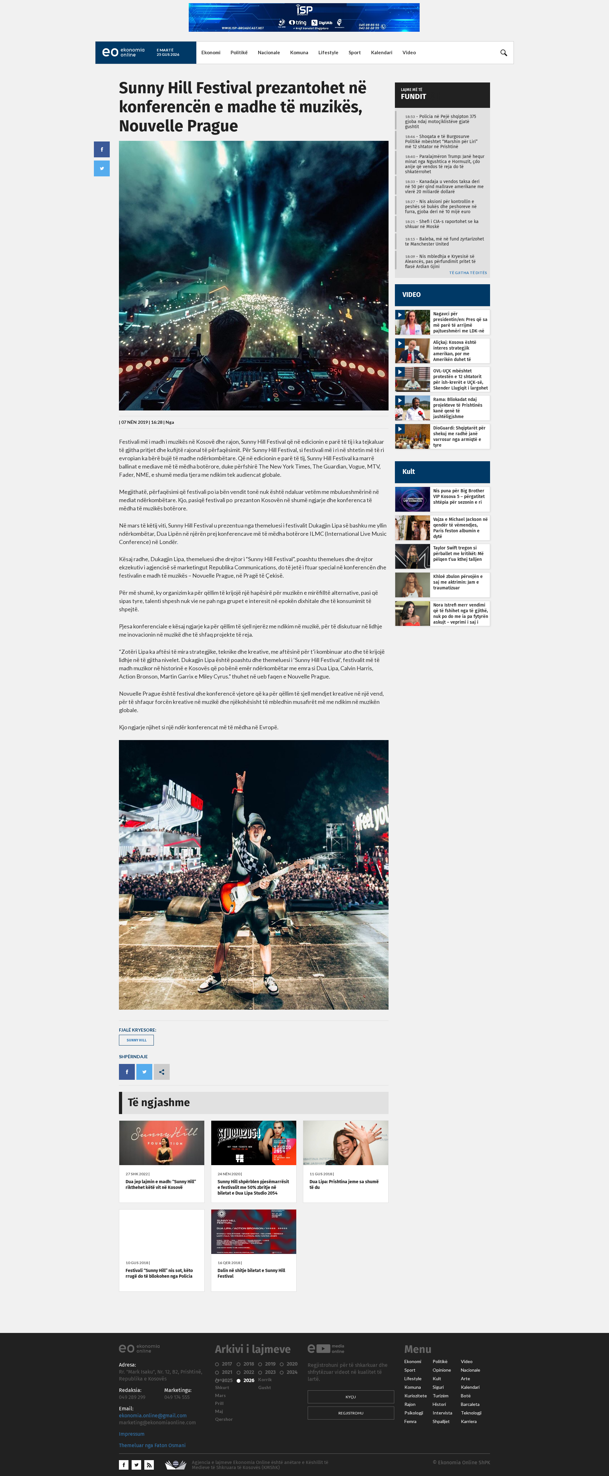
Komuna (299, 52)
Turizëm (441, 1396)
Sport (355, 52)
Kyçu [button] (351, 1396)
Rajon (410, 1404)
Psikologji (413, 1413)
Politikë (239, 52)
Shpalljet (441, 1421)
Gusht (264, 1387)
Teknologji (471, 1413)
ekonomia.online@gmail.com (153, 1415)
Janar (220, 1379)
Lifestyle (328, 52)
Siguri (438, 1387)
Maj (219, 1411)
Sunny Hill (137, 1040)
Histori (439, 1404)
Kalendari (381, 52)
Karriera (469, 1421)
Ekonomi (210, 52)
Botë (466, 1396)
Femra (410, 1421)
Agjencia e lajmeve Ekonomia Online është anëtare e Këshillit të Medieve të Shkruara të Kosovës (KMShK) (260, 1465)
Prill (219, 1403)
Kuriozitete (415, 1396)
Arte (465, 1378)
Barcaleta (470, 1404)
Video (409, 52)
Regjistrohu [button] (350, 1413)
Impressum (132, 1434)
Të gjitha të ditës (468, 273)
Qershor (224, 1419)
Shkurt (222, 1387)
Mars (220, 1395)
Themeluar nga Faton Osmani (152, 1445)
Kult (437, 1378)
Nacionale (269, 52)
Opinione (442, 1370)
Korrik (265, 1379)
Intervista (442, 1413)
